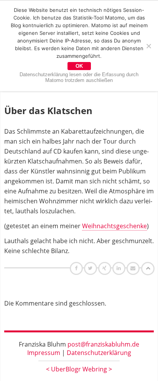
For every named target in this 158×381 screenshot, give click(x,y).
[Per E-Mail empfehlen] (134, 268)
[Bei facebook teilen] (77, 268)
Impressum (43, 352)
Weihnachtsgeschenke (114, 226)
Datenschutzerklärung (99, 352)
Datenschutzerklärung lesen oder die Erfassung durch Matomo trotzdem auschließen (79, 77)
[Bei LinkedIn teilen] (120, 268)
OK (79, 66)
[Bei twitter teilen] (91, 268)
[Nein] (148, 46)
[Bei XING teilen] (105, 268)
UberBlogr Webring (79, 369)
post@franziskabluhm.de (103, 344)
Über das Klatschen (48, 110)
